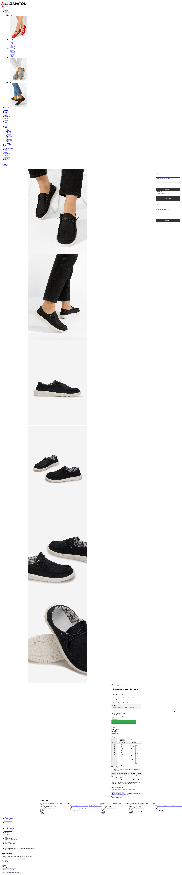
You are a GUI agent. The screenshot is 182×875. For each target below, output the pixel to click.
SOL (20, 872)
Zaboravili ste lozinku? (164, 178)
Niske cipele (119, 685)
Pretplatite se (21, 858)
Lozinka (157, 178)
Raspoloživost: (114, 716)
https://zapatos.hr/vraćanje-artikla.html (119, 794)
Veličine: (113, 710)
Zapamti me (159, 191)
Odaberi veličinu (124, 721)
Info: (117, 797)
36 (114, 712)
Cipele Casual (126, 685)
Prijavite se (167, 189)
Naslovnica (114, 685)
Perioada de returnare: (116, 713)
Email (157, 173)
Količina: (113, 717)
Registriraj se (168, 198)
